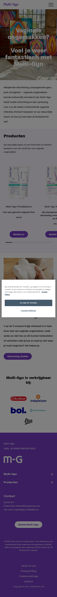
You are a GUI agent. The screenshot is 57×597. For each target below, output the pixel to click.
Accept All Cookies (28, 303)
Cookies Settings (28, 310)
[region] (28, 298)
